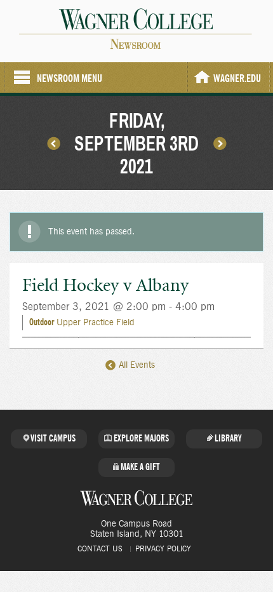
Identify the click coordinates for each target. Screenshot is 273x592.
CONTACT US (100, 549)
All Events (135, 365)
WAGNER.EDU (237, 78)
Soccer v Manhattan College (53, 143)
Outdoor (41, 322)
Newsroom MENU (69, 78)
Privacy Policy (163, 549)
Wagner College (136, 498)
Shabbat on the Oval (220, 143)
